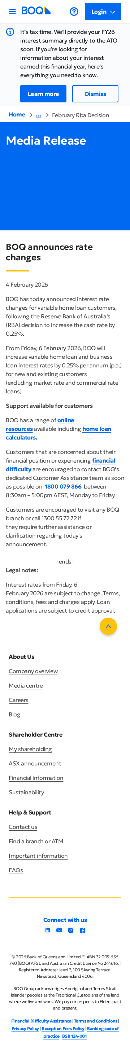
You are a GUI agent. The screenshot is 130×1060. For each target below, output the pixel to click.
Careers (19, 699)
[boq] (36, 12)
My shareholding (30, 748)
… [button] (39, 114)
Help (74, 11)
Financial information (36, 777)
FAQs (16, 870)
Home (17, 114)
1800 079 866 (63, 486)
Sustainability (26, 792)
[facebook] (82, 932)
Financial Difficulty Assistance (41, 1021)
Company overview (33, 671)
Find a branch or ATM (36, 841)
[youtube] (59, 932)
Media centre (26, 685)
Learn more (43, 93)
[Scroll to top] (108, 626)
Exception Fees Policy (63, 1028)
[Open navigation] (12, 12)
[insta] (70, 932)
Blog (14, 714)
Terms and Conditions (95, 1021)
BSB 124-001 (74, 1036)
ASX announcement (35, 763)
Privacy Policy (25, 1028)
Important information (38, 855)
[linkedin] (47, 932)
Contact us (23, 826)
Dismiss (95, 93)
